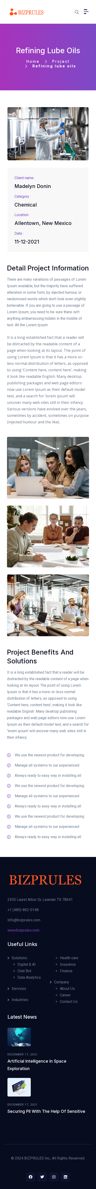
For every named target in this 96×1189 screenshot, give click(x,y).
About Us (67, 988)
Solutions (19, 958)
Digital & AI (26, 964)
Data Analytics (29, 977)
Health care (69, 958)
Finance (66, 971)
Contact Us (69, 1001)
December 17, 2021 (22, 1054)
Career (65, 995)
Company (61, 982)
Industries (20, 1000)
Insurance (68, 964)
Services (19, 988)
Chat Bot (24, 971)
